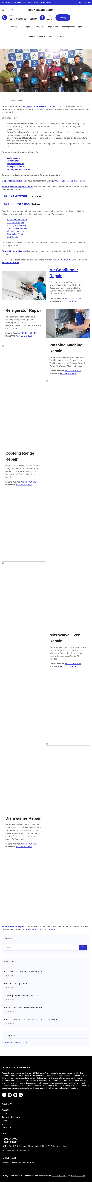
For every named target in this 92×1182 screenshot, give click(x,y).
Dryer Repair (12, 237)
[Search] (83, 947)
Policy (4, 1113)
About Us (6, 1110)
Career (4, 1120)
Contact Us (6, 1127)
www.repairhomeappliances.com (68, 181)
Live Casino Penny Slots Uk (16, 983)
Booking (63, 18)
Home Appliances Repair (40, 10)
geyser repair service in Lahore (40, 106)
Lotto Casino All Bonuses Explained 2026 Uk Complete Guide (31, 1019)
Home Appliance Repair (13, 926)
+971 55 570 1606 (16, 204)
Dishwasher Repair (15, 234)
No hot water (13, 161)
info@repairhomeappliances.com (15, 1150)
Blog (4, 1124)
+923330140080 (10, 1142)
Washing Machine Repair (18, 225)
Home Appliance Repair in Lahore (17, 186)
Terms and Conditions (11, 1117)
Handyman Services (14, 1042)
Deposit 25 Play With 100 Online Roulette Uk (23, 1007)
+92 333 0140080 (30, 19)
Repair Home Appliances (14, 181)
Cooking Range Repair (17, 228)
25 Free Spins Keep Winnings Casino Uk (21, 995)
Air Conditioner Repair (17, 219)
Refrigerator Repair (15, 222)
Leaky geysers (13, 158)
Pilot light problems (16, 166)
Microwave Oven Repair (17, 231)
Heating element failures (18, 169)
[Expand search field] (5, 45)
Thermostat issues (15, 163)
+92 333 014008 (78, 1176)
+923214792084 (9, 1139)
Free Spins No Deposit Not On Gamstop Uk (23, 972)
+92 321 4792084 (16, 19)
